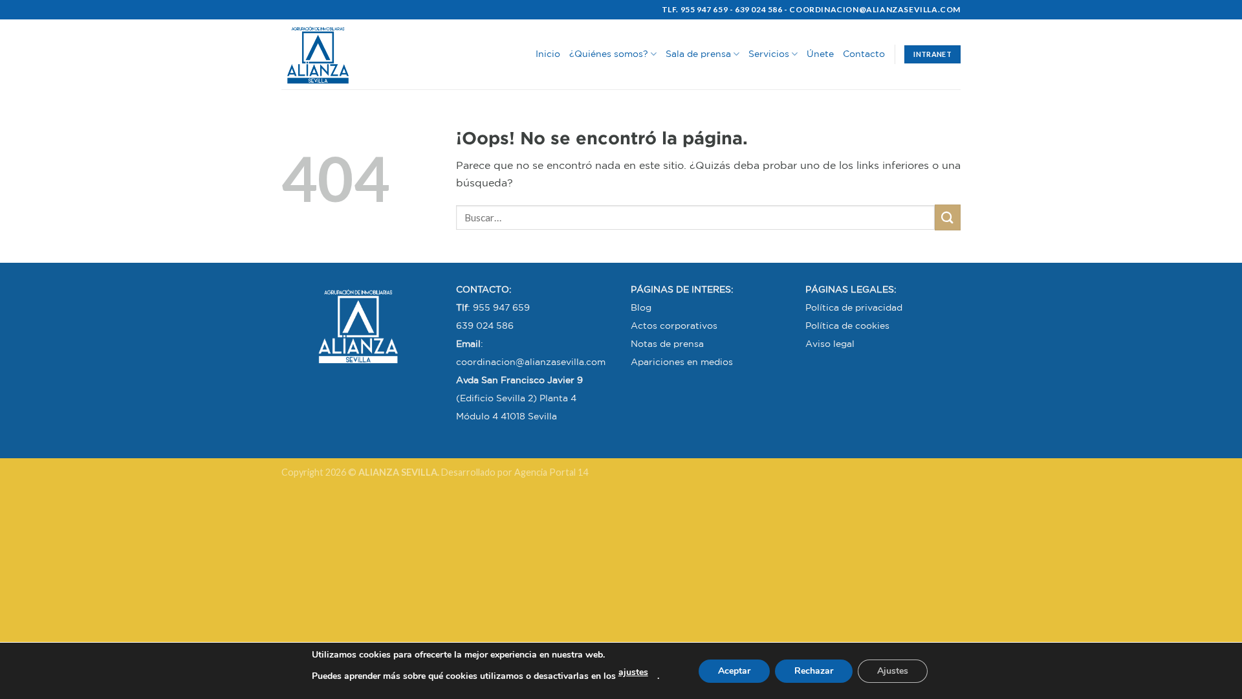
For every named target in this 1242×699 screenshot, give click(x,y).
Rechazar (813, 671)
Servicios (768, 54)
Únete (820, 54)
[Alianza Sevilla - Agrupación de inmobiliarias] (346, 54)
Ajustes (892, 671)
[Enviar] (948, 217)
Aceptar (734, 671)
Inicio (548, 54)
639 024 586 (485, 325)
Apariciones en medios (682, 362)
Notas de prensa (667, 343)
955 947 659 (501, 307)
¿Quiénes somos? (608, 54)
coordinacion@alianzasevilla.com (530, 362)
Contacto (864, 54)
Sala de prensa (698, 54)
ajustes (633, 672)
